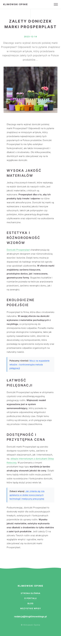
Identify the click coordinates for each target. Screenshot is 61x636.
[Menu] (56, 4)
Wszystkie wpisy (30, 608)
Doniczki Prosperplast (18, 249)
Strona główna (30, 593)
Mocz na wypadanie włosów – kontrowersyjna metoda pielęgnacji (29, 364)
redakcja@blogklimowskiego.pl (30, 616)
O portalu (30, 598)
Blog (30, 603)
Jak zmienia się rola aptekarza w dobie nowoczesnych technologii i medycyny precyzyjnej (26, 495)
